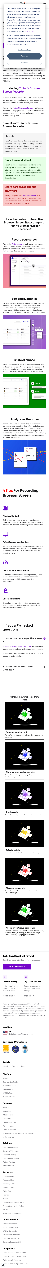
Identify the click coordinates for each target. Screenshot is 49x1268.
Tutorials (6, 1195)
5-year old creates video (12, 1213)
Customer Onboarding (11, 1151)
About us (6, 1107)
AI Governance (8, 1137)
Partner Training (9, 1162)
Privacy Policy (29, 31)
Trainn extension (18, 244)
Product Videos (8, 1180)
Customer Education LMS (12, 1242)
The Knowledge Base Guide (13, 1202)
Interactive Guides (9, 1086)
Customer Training (9, 1155)
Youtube (15, 1066)
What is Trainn (8, 1115)
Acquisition (7, 1111)
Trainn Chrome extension (23, 108)
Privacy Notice (8, 1126)
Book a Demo (16, 966)
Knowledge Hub (9, 1089)
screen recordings (29, 195)
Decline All (24, 62)
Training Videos (9, 1176)
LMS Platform (8, 1093)
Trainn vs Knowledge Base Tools (15, 1264)
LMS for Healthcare (10, 1224)
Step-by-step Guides (10, 1082)
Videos (5, 1078)
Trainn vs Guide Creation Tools (14, 1256)
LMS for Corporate (10, 1231)
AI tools (5, 1199)
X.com (23, 1066)
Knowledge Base (9, 1184)
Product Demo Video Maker (13, 1206)
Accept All (24, 56)
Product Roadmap (9, 1122)
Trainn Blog (7, 1191)
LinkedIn (6, 1066)
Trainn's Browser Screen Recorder (17, 646)
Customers (7, 1118)
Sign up (27, 996)
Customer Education (10, 1147)
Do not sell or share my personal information (19, 1133)
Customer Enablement (11, 1158)
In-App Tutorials (9, 1097)
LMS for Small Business (11, 1235)
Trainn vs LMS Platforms (12, 1260)
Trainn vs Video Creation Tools (14, 1253)
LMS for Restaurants (10, 1227)
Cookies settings (24, 50)
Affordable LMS (8, 1166)
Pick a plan (8, 996)
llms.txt (5, 1210)
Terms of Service (9, 1130)
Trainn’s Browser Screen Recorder (22, 90)
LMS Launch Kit (8, 1187)
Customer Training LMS (11, 1238)
